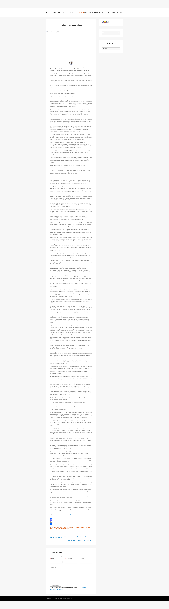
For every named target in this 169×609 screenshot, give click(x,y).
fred (57, 527)
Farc (55, 527)
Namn (52, 558)
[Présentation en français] (107, 22)
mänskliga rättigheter (78, 527)
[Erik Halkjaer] (71, 62)
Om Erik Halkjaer (94, 12)
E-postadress (69, 558)
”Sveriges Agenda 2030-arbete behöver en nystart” (80, 540)
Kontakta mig (115, 12)
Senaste (86, 12)
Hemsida (82, 558)
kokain (70, 527)
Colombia (67, 28)
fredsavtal (61, 527)
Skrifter (104, 12)
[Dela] (71, 524)
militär (84, 527)
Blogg (121, 12)
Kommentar (53, 567)
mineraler (88, 527)
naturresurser (57, 528)
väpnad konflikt (66, 528)
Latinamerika (74, 28)
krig (72, 527)
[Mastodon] (71, 520)
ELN (53, 527)
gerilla (65, 527)
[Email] (71, 522)
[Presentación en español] (105, 22)
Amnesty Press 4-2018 (72, 514)
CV (100, 12)
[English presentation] (103, 22)
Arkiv (109, 12)
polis (62, 528)
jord (67, 527)
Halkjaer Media (53, 12)
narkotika (52, 528)
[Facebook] (71, 518)
